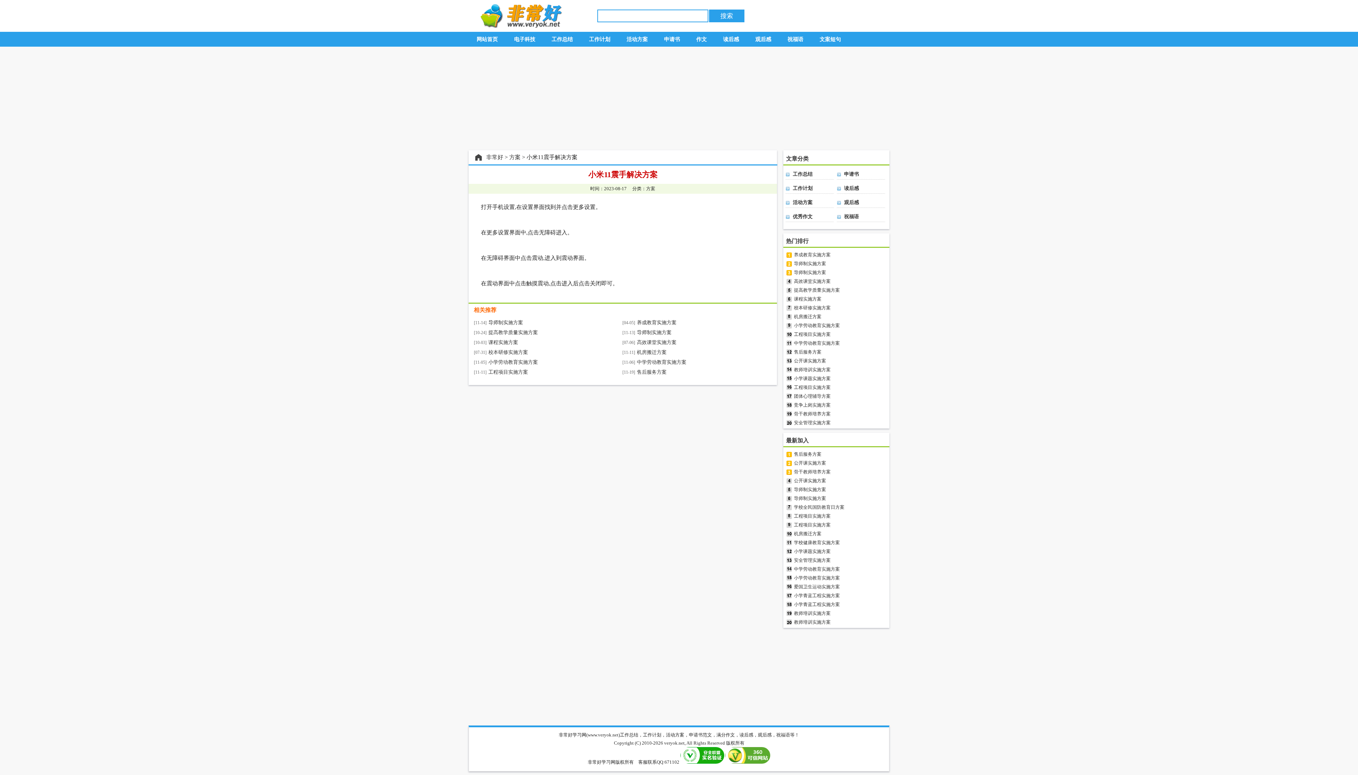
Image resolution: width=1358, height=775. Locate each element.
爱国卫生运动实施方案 (817, 586)
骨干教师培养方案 (812, 413)
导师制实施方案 (505, 322)
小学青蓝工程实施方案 (817, 595)
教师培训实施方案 (812, 369)
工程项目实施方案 (508, 372)
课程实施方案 (503, 342)
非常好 (494, 157)
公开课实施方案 (810, 360)
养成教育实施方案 (657, 322)
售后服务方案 (652, 372)
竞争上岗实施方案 (812, 405)
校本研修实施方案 (508, 352)
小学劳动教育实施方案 (513, 362)
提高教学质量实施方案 (513, 332)
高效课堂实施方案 (657, 342)
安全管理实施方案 (812, 422)
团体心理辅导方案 (812, 396)
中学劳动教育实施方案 (661, 362)
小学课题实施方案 (812, 378)
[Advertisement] (679, 98)
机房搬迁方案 (652, 352)
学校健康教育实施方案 (817, 542)
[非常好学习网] (519, 26)
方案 (515, 157)
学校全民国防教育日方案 (819, 507)
